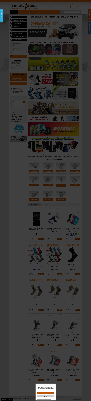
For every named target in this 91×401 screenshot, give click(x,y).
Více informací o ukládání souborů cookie (44, 399)
